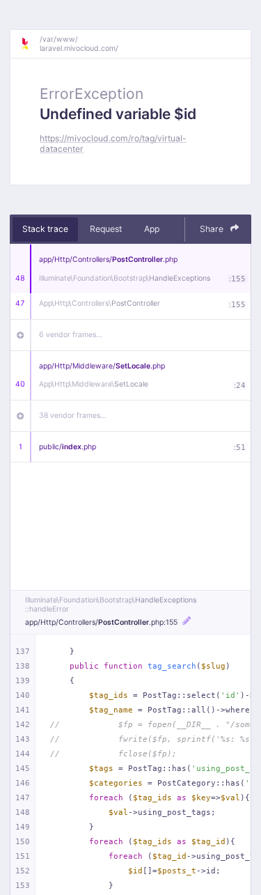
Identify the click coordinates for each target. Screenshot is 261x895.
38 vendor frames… (72, 415)
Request (106, 229)
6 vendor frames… (70, 334)
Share (213, 229)
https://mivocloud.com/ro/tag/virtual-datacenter (113, 143)
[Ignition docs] (30, 44)
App (151, 229)
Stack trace (45, 229)
